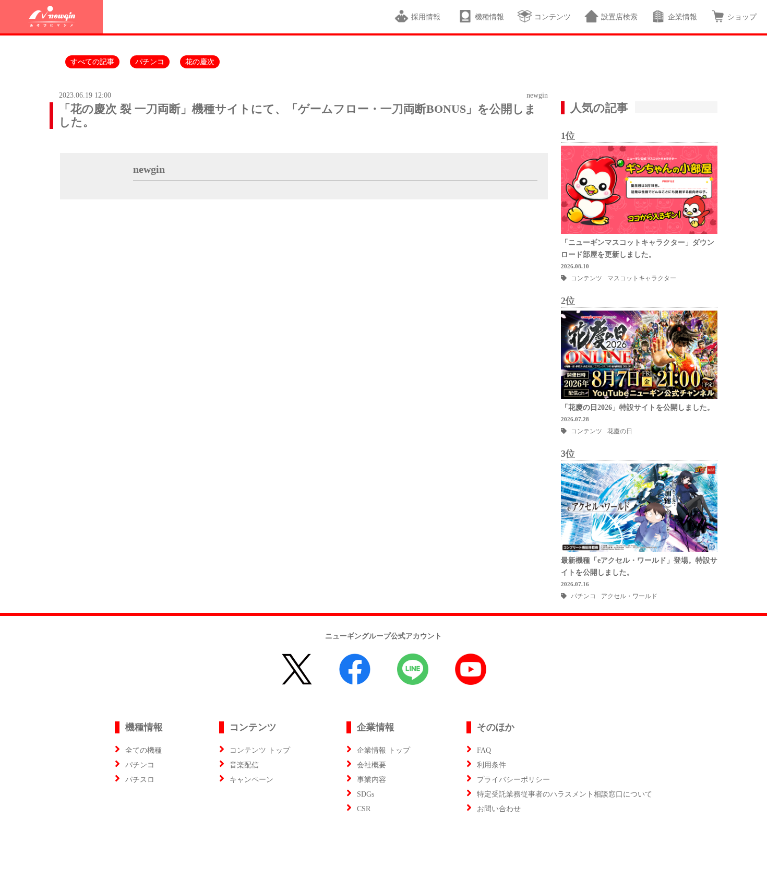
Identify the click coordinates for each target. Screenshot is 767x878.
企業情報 (682, 17)
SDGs (365, 794)
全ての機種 (143, 750)
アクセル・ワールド (629, 596)
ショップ (742, 17)
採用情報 (428, 17)
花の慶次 (199, 62)
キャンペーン (251, 780)
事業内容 (371, 780)
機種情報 (489, 17)
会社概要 (371, 765)
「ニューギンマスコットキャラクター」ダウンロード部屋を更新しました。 (637, 248)
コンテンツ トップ (260, 750)
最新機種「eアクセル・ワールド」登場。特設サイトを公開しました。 (639, 566)
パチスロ (139, 780)
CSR (363, 809)
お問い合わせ (499, 809)
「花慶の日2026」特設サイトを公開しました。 (637, 407)
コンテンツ (552, 17)
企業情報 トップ (383, 750)
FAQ (484, 750)
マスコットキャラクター (641, 278)
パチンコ (149, 62)
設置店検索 (619, 17)
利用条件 (491, 765)
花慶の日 (619, 431)
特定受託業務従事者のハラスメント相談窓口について (564, 794)
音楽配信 (244, 765)
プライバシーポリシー (513, 780)
